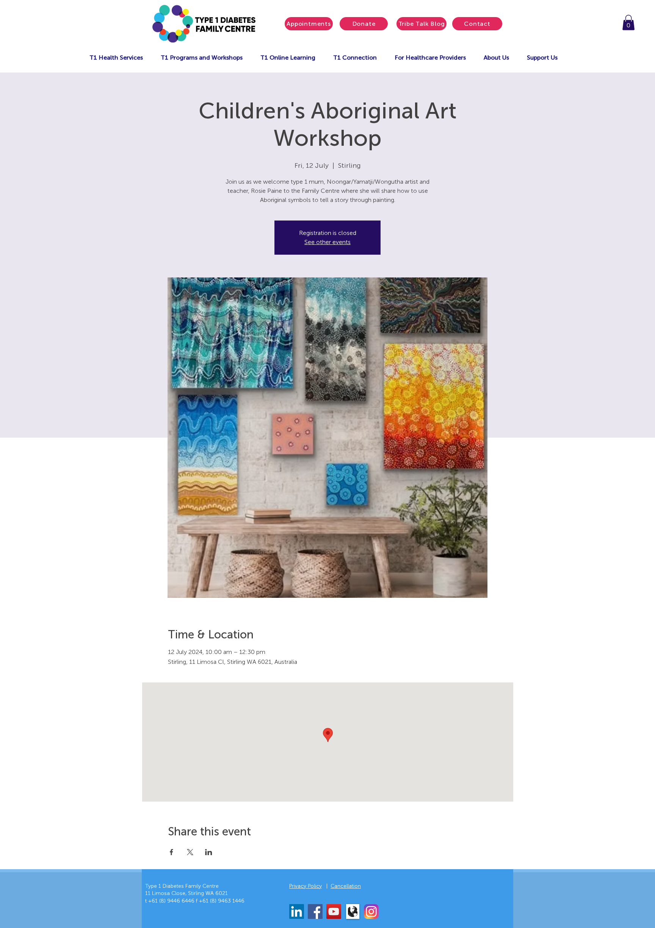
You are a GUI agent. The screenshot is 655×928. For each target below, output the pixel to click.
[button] (628, 22)
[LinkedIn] (296, 911)
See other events (327, 242)
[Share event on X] (190, 852)
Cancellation (346, 886)
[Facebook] (315, 911)
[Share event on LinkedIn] (208, 852)
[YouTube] (333, 911)
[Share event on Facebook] (171, 852)
